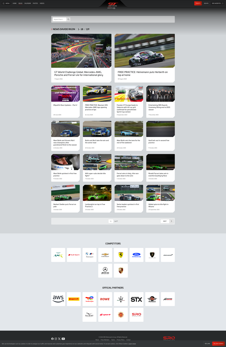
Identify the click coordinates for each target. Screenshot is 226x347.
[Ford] (137, 255)
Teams (113, 340)
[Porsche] (121, 271)
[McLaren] (168, 255)
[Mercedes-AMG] (105, 271)
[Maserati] (121, 299)
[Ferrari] (121, 255)
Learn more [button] (132, 344)
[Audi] (74, 255)
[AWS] (58, 299)
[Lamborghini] (152, 255)
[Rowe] (105, 299)
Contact (128, 340)
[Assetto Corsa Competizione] (168, 299)
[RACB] (121, 315)
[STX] (137, 299)
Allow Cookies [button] (218, 343)
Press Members (105, 340)
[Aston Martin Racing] (58, 255)
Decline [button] (207, 343)
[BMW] (89, 255)
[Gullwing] (89, 315)
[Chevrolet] (105, 255)
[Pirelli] (74, 299)
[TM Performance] (152, 299)
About (97, 340)
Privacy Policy (120, 340)
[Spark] (105, 315)
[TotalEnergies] (89, 299)
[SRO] (137, 315)
